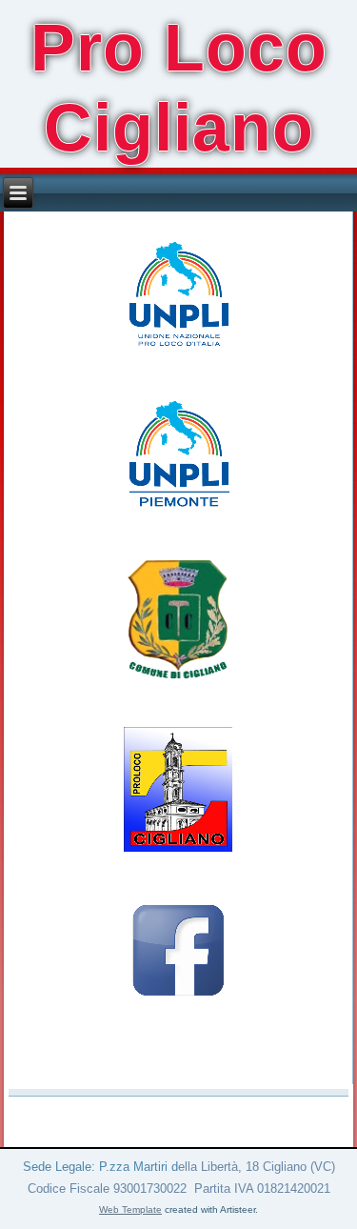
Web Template (130, 1209)
